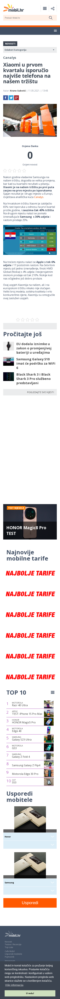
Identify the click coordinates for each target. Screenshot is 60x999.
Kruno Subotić (18, 90)
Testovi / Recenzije (13, 944)
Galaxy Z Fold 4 (21, 756)
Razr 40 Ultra (20, 704)
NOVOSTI (10, 43)
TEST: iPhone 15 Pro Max (27, 713)
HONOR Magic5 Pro (24, 721)
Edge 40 (17, 730)
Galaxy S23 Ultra (22, 738)
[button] (55, 31)
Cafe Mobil (10, 951)
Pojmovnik (9, 956)
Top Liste (9, 947)
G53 (17, 747)
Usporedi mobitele (13, 954)
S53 (14, 781)
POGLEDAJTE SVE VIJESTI (40, 392)
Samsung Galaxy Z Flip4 (26, 765)
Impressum (10, 960)
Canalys (38, 197)
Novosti (8, 941)
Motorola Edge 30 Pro (25, 774)
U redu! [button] (30, 993)
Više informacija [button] (14, 985)
